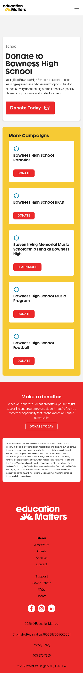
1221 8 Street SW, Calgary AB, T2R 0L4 (41, 666)
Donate (41, 596)
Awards (41, 551)
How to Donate (41, 583)
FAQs (41, 589)
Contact (41, 564)
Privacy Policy (41, 645)
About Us (41, 558)
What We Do (41, 545)
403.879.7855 (41, 655)
